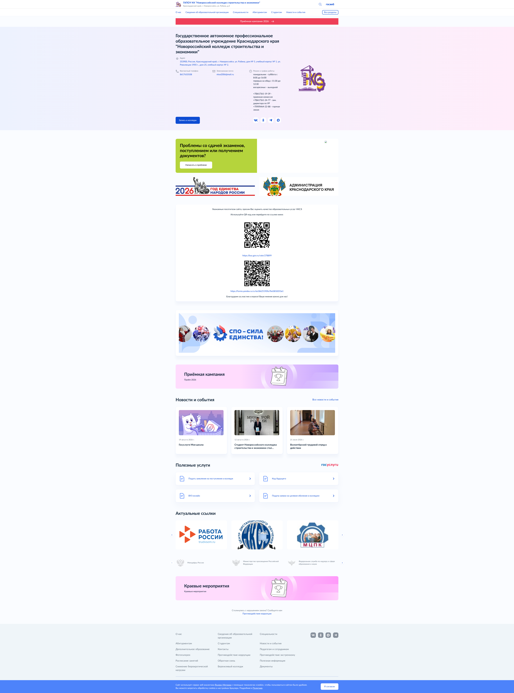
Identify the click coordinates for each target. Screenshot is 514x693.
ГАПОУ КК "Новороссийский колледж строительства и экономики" (221, 3)
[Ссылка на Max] (278, 120)
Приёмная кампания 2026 (254, 21)
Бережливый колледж (230, 666)
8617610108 (186, 74)
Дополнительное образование (193, 649)
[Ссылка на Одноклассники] (263, 120)
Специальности (240, 12)
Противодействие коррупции (257, 614)
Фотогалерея (183, 655)
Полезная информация (272, 661)
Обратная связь (226, 661)
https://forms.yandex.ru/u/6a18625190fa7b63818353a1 (257, 291)
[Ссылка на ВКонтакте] (313, 635)
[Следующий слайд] (342, 535)
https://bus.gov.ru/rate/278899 (257, 256)
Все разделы (330, 12)
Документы (266, 666)
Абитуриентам (260, 12)
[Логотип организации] (178, 4)
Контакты (223, 649)
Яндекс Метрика (223, 685)
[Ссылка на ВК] (256, 120)
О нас (178, 12)
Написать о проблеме (196, 165)
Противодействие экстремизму (277, 655)
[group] (201, 534)
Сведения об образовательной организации (207, 12)
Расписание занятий (187, 661)
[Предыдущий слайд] (172, 535)
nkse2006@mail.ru (225, 74)
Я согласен (329, 686)
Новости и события (295, 12)
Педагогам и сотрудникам (274, 649)
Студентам (276, 12)
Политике (257, 688)
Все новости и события (325, 400)
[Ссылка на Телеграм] (271, 120)
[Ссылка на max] (328, 635)
